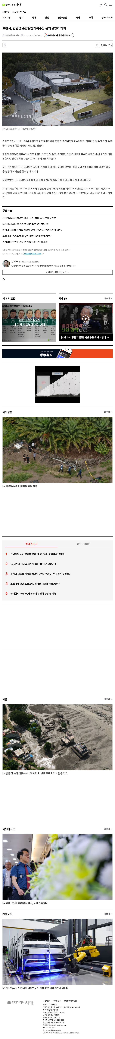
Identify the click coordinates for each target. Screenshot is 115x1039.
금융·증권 (62, 17)
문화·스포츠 (107, 17)
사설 (4, 699)
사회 (91, 17)
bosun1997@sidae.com (29, 262)
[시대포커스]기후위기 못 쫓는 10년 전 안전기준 (25, 224)
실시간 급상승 (83, 543)
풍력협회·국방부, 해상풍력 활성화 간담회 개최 (25, 241)
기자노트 (7, 914)
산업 (47, 17)
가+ (110, 45)
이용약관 (46, 1001)
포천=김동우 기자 (12, 35)
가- (97, 45)
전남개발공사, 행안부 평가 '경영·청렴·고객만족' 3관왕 (29, 218)
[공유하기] (101, 5)
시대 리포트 (8, 298)
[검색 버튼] (106, 5)
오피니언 (6, 17)
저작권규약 (57, 1001)
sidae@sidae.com (32, 253)
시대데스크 (8, 829)
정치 (21, 17)
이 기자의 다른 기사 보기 (56, 272)
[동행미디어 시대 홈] (11, 4)
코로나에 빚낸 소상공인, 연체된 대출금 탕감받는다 (26, 235)
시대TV (63, 298)
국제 (78, 17)
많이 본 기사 (31, 543)
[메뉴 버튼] (110, 5)
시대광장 (7, 412)
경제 (34, 17)
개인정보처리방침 (70, 1001)
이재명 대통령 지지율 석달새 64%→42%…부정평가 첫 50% (32, 230)
